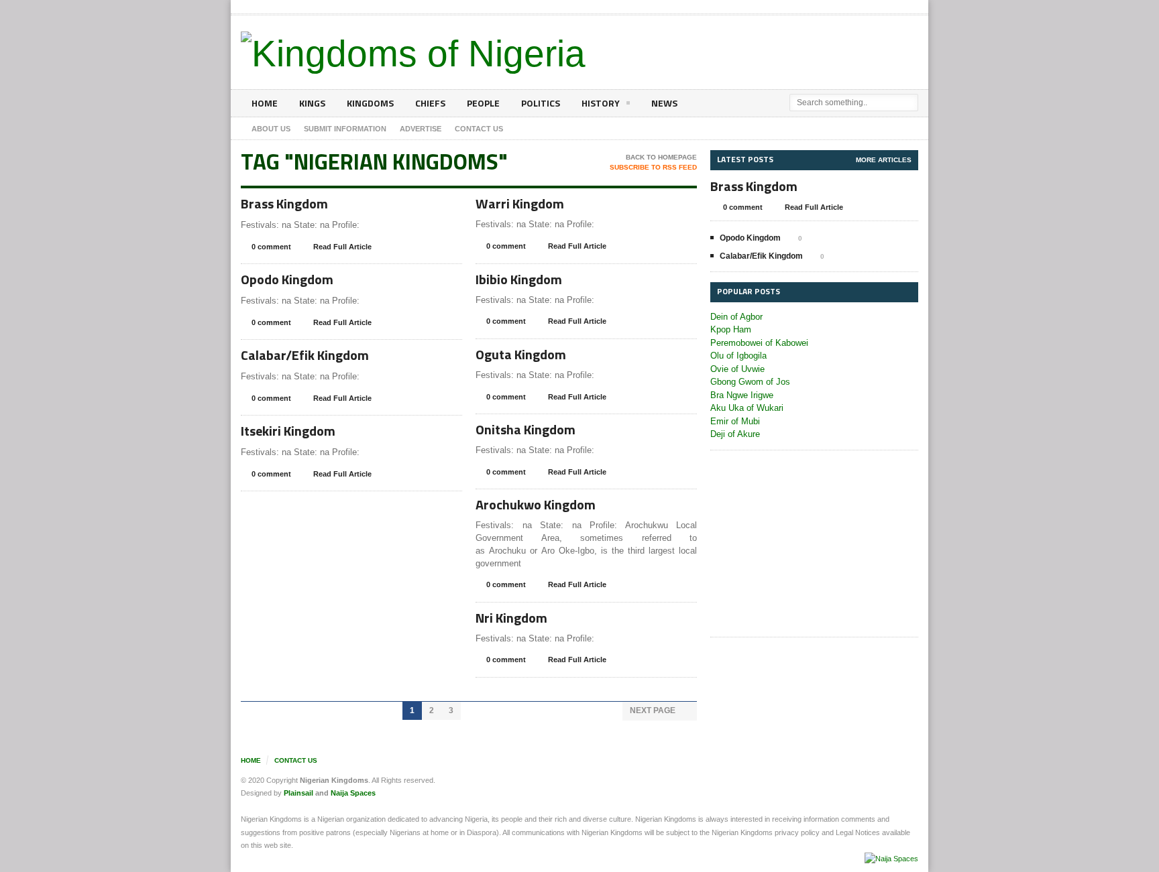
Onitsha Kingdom (525, 429)
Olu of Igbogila (738, 356)
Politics (540, 103)
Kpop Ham (730, 329)
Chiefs (430, 103)
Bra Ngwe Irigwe (741, 395)
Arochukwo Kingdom (536, 504)
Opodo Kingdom (287, 279)
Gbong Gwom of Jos (750, 382)
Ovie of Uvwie (737, 369)
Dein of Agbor (736, 317)
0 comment (271, 247)
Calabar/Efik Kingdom (305, 355)
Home (265, 103)
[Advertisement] (814, 544)
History (601, 103)
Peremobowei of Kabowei (759, 343)
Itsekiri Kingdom (288, 430)
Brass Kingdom (284, 203)
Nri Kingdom (511, 617)
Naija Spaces (353, 793)
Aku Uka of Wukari (746, 408)
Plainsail (298, 793)
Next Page (653, 710)
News (664, 103)
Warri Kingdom (520, 203)
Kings (312, 103)
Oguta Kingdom (521, 354)
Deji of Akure (735, 434)
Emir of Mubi (735, 421)
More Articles (884, 160)
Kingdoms (370, 103)
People (483, 103)
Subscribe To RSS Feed (653, 167)
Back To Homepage (661, 157)
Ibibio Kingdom (519, 279)
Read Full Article (342, 247)
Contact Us (295, 760)
